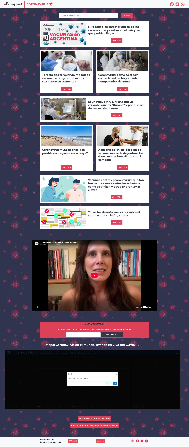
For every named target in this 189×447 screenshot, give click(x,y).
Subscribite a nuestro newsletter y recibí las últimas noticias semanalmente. (94, 329)
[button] (39, 4)
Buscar (127, 16)
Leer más (116, 40)
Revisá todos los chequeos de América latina (94, 425)
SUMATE (73, 441)
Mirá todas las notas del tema (94, 418)
